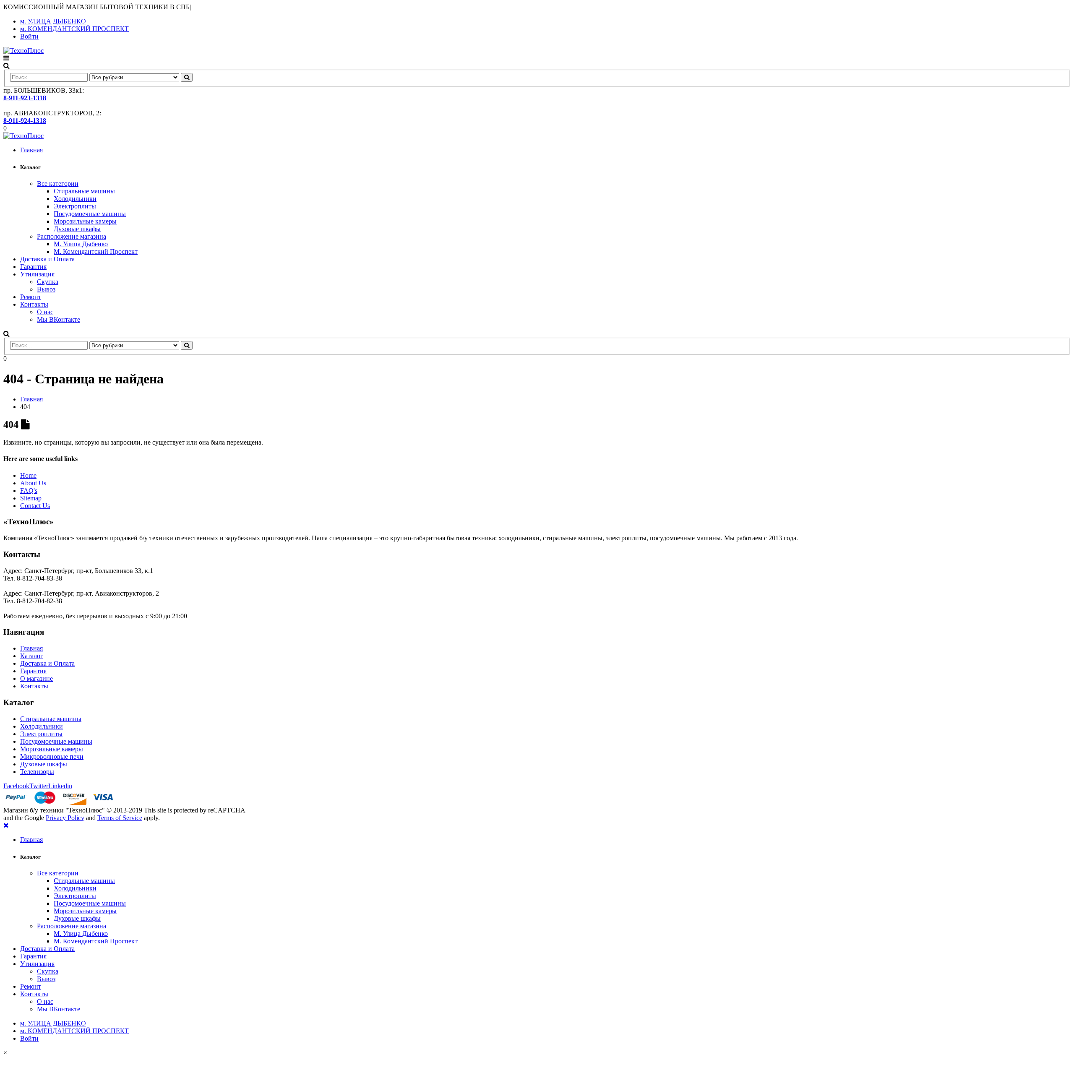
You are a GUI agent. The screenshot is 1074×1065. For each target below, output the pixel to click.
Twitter (38, 785)
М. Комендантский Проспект (96, 251)
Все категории (57, 183)
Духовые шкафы (77, 228)
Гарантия (33, 266)
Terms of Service (119, 817)
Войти (29, 36)
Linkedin (60, 785)
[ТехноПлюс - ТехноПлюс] (23, 50)
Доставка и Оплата (47, 259)
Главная (31, 150)
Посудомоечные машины (90, 213)
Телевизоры (37, 771)
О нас (45, 311)
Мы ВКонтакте (58, 319)
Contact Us (35, 505)
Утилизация (37, 274)
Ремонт (30, 296)
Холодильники (75, 198)
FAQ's (28, 490)
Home (28, 475)
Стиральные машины (84, 191)
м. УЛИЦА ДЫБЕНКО (53, 21)
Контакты (34, 304)
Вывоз (46, 289)
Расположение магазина (71, 236)
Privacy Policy (65, 817)
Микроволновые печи (51, 756)
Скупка (47, 281)
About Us (33, 483)
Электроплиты (75, 206)
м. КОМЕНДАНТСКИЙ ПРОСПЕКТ (74, 28)
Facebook (16, 785)
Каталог (31, 655)
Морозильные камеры (85, 221)
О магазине (36, 678)
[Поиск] (187, 77)
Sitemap (31, 498)
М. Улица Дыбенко (81, 243)
